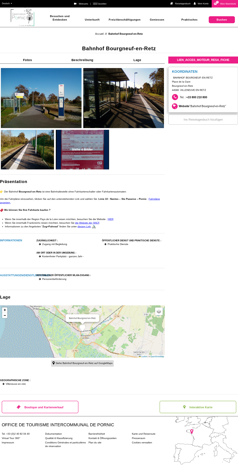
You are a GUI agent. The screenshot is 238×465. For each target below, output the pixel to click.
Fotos (27, 60)
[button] (225, 4)
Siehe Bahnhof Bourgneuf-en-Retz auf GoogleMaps (84, 363)
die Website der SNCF (87, 222)
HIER (110, 219)
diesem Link (84, 226)
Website (202, 106)
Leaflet (144, 356)
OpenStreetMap (157, 356)
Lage (137, 60)
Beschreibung (82, 60)
